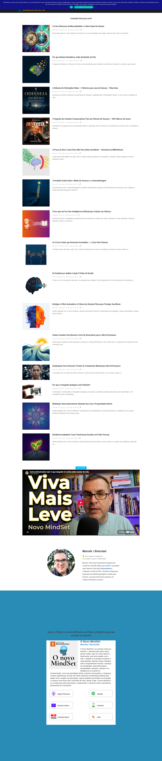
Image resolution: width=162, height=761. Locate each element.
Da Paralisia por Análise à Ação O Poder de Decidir (72, 273)
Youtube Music (63, 717)
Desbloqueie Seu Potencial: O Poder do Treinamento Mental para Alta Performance (86, 366)
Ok (71, 7)
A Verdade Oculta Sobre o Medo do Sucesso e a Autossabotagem (79, 180)
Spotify (100, 694)
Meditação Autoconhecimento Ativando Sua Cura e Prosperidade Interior (82, 404)
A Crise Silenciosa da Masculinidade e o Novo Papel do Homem (78, 26)
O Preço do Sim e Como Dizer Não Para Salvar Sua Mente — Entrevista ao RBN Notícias (87, 150)
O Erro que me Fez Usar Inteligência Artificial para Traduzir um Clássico (81, 211)
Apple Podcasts (63, 694)
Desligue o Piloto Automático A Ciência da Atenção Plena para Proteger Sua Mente (86, 304)
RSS (99, 717)
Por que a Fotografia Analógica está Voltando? (71, 385)
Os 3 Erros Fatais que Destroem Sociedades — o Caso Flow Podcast (80, 242)
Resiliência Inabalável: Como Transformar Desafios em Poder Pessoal (80, 435)
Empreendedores (106, 568)
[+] (36, 38)
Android (100, 705)
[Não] (160, 5)
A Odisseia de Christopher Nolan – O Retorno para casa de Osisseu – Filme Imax (85, 88)
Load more (81, 468)
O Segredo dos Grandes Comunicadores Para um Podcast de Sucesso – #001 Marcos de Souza (91, 119)
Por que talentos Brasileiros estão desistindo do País (74, 57)
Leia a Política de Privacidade (84, 7)
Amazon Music (63, 705)
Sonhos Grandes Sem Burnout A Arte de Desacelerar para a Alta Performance (84, 335)
